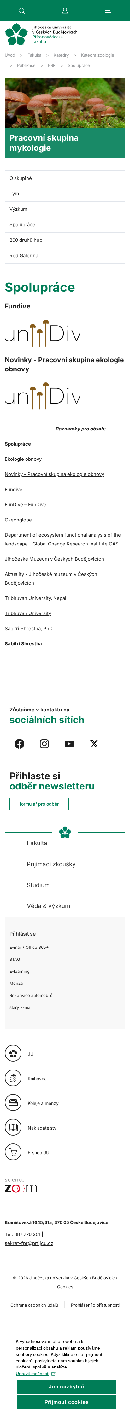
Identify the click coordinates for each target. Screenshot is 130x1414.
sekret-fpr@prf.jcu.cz (29, 1243)
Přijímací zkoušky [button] (51, 864)
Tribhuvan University (28, 613)
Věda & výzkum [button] (48, 906)
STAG (14, 959)
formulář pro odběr (39, 804)
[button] (21, 10)
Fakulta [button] (37, 843)
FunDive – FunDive (25, 505)
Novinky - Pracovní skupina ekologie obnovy (54, 474)
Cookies (65, 1286)
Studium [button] (38, 885)
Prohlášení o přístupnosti (95, 1304)
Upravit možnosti (32, 1373)
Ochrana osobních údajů (34, 1304)
